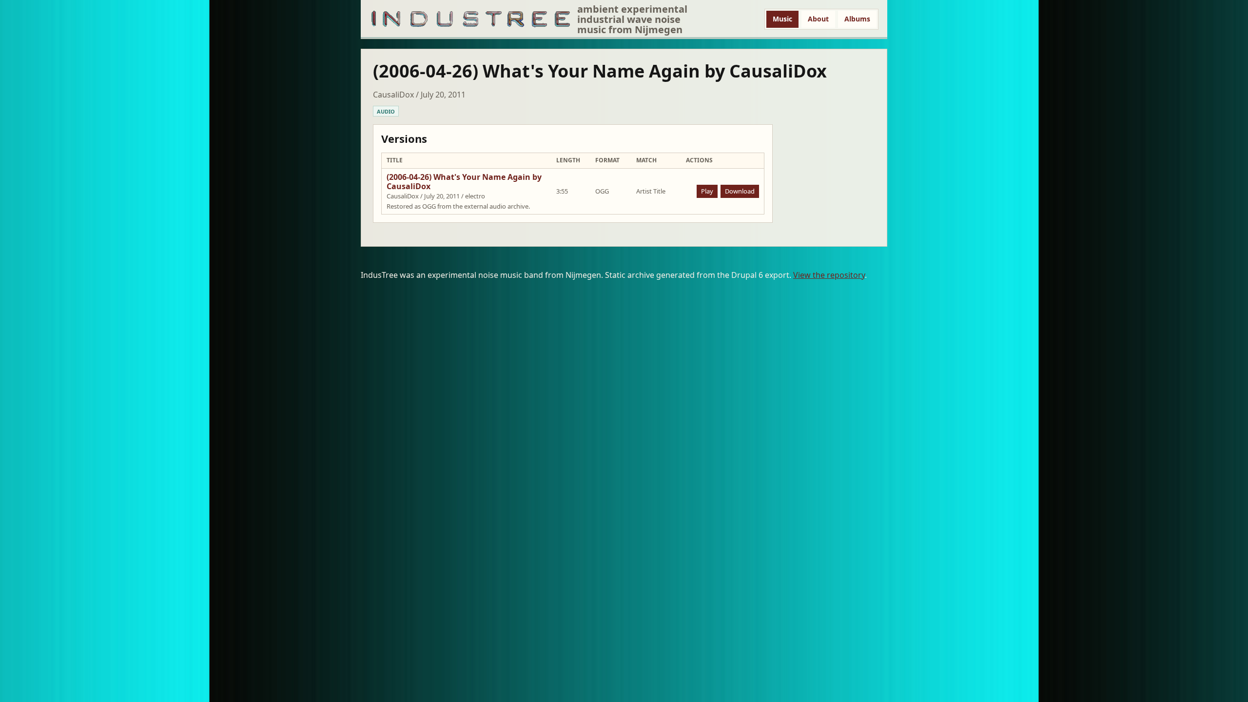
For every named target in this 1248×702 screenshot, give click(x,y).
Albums (857, 18)
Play (707, 191)
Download (740, 191)
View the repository (829, 275)
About (818, 18)
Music (782, 18)
